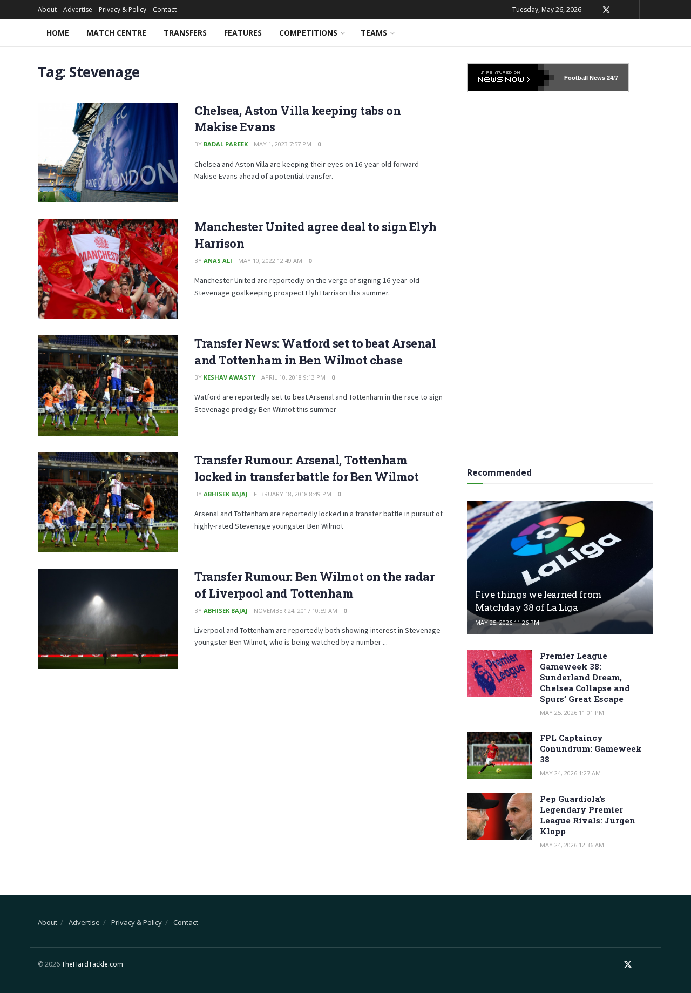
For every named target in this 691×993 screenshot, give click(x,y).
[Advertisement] (560, 276)
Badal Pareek (226, 144)
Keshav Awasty (229, 377)
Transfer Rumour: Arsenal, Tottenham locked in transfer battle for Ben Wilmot (306, 468)
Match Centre (116, 33)
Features (243, 33)
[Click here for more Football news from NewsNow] (511, 77)
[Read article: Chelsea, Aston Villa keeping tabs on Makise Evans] (108, 153)
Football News (584, 78)
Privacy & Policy (122, 9)
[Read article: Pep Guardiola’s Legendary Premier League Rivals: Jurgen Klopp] (499, 816)
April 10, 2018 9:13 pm (293, 377)
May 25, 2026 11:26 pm (507, 622)
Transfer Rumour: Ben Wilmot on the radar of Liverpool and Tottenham (314, 585)
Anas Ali (218, 260)
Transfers (185, 33)
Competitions (308, 33)
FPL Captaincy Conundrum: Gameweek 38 (591, 748)
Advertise (77, 9)
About (47, 9)
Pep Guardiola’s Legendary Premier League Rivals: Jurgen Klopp (587, 814)
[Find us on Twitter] (606, 10)
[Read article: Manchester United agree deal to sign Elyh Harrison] (108, 269)
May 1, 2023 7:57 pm (282, 144)
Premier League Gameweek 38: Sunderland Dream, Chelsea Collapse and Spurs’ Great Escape (585, 677)
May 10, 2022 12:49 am (270, 260)
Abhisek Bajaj (226, 494)
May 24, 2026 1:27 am (570, 773)
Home (57, 33)
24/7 (611, 78)
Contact (165, 9)
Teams (374, 33)
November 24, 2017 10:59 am (295, 610)
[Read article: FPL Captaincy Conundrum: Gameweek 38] (499, 755)
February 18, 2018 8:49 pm (292, 494)
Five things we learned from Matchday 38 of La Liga (538, 600)
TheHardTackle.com (92, 964)
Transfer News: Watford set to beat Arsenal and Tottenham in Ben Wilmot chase (315, 351)
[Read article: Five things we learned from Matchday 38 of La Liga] (560, 567)
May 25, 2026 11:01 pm (572, 712)
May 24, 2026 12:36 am (572, 845)
